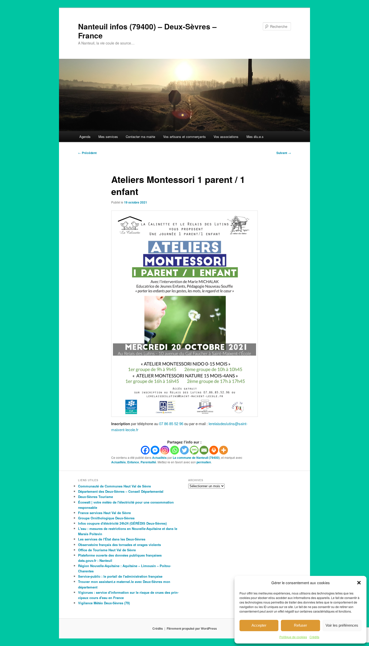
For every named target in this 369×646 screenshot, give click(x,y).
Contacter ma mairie (140, 136)
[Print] (213, 450)
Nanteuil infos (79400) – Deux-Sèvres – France (147, 31)
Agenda (84, 136)
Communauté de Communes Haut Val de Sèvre (114, 486)
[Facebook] (145, 450)
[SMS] (194, 450)
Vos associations (226, 136)
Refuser (300, 625)
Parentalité (148, 462)
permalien (204, 462)
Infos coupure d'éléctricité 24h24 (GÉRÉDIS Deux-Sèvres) (122, 523)
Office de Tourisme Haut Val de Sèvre (107, 550)
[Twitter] (184, 450)
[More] (223, 450)
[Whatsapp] (174, 450)
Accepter (259, 625)
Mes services (108, 136)
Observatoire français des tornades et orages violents (119, 544)
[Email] (204, 450)
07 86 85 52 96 (171, 423)
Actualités (159, 457)
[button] (358, 582)
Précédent (87, 153)
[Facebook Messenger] (155, 450)
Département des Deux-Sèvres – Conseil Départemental (120, 491)
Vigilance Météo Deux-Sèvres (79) (104, 603)
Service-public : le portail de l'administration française (120, 576)
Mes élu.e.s (255, 136)
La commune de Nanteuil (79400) (196, 457)
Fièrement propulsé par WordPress (192, 628)
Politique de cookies (293, 637)
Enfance (133, 462)
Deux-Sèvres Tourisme (95, 496)
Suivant (283, 153)
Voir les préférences (342, 625)
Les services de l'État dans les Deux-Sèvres (111, 539)
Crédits (314, 637)
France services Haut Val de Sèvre (104, 512)
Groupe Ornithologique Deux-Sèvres (106, 518)
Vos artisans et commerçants (184, 136)
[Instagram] (164, 450)
